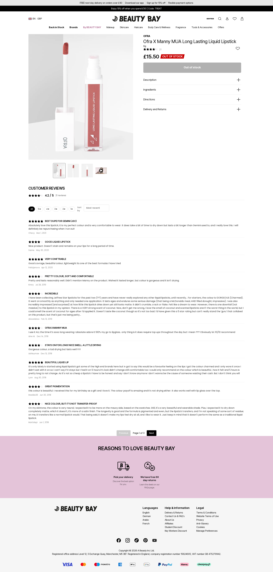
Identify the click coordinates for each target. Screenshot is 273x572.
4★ (47, 209)
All (32, 209)
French (146, 523)
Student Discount (173, 527)
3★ (55, 209)
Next (151, 433)
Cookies (200, 527)
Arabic (146, 519)
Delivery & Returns (174, 512)
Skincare (124, 27)
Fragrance (181, 27)
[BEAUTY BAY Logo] (136, 19)
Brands (74, 27)
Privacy (200, 519)
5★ (39, 209)
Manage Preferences (207, 530)
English (146, 512)
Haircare (138, 27)
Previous (123, 433)
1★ (72, 209)
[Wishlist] (234, 18)
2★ (64, 209)
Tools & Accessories (202, 27)
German (147, 516)
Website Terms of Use (207, 516)
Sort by (79, 209)
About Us (169, 519)
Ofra (146, 36)
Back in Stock (56, 27)
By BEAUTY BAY (92, 27)
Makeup (110, 27)
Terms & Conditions (206, 512)
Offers (221, 27)
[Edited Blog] (210, 18)
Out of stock (192, 67)
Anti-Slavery (202, 523)
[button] (219, 18)
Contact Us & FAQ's (175, 516)
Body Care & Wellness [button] (159, 27)
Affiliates (169, 523)
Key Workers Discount (176, 530)
